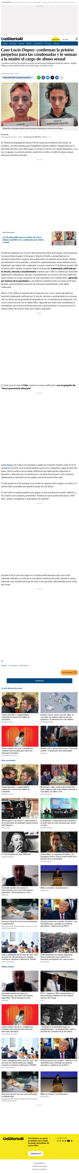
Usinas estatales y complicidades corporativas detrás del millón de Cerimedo (16, 717)
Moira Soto (44, 753)
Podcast (56, 43)
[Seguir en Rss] (72, 1141)
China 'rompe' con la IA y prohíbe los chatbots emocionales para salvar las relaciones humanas (17, 750)
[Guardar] (61, 77)
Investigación (38, 43)
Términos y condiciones (39, 1169)
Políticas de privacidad (39, 1166)
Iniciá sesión (65, 39)
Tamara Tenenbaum (8, 857)
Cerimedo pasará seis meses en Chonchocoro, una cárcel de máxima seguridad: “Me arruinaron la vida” (17, 890)
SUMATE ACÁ (35, 1154)
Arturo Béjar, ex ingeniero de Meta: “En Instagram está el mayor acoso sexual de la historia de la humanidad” (59, 856)
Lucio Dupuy (7, 464)
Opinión (28, 43)
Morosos (23, 2)
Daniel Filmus (45, 890)
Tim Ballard (44, 2)
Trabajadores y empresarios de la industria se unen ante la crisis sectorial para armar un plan (58, 822)
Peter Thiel (29, 2)
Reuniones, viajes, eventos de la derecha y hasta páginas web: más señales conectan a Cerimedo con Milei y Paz (59, 789)
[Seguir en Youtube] (68, 1141)
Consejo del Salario (36, 2)
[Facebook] (43, 77)
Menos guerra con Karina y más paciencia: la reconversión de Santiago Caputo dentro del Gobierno (20, 822)
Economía (12, 43)
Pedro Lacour (6, 828)
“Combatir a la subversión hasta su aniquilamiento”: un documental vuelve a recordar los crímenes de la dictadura (58, 1029)
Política (5, 43)
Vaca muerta (73, 2)
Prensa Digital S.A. (39, 1163)
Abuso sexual (23, 665)
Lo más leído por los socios (12, 688)
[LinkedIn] (57, 77)
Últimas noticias (8, 967)
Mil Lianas (48, 43)
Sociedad (21, 43)
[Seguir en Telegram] (62, 1141)
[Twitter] (52, 77)
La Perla (49, 2)
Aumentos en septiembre (63, 2)
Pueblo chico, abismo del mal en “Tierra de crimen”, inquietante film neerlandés (59, 749)
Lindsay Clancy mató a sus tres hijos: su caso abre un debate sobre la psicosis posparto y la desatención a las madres (57, 717)
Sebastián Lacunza (7, 722)
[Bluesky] (48, 77)
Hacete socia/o (55, 39)
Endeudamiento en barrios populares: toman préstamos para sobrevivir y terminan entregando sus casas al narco (57, 956)
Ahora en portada (8, 760)
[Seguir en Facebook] (60, 1141)
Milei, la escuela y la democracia (54, 888)
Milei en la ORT (17, 2)
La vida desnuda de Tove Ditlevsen (16, 854)
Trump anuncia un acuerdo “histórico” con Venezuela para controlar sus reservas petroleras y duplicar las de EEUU (59, 923)
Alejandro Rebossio (46, 828)
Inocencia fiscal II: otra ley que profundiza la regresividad (19, 922)
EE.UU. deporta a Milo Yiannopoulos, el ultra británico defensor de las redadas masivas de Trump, (57, 995)
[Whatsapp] (39, 77)
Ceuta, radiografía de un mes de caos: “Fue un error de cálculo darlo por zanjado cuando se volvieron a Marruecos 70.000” (20, 956)
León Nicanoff (45, 962)
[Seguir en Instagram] (65, 1141)
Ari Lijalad (54, 2)
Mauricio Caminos (46, 794)
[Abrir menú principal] (76, 39)
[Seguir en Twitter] (58, 1141)
